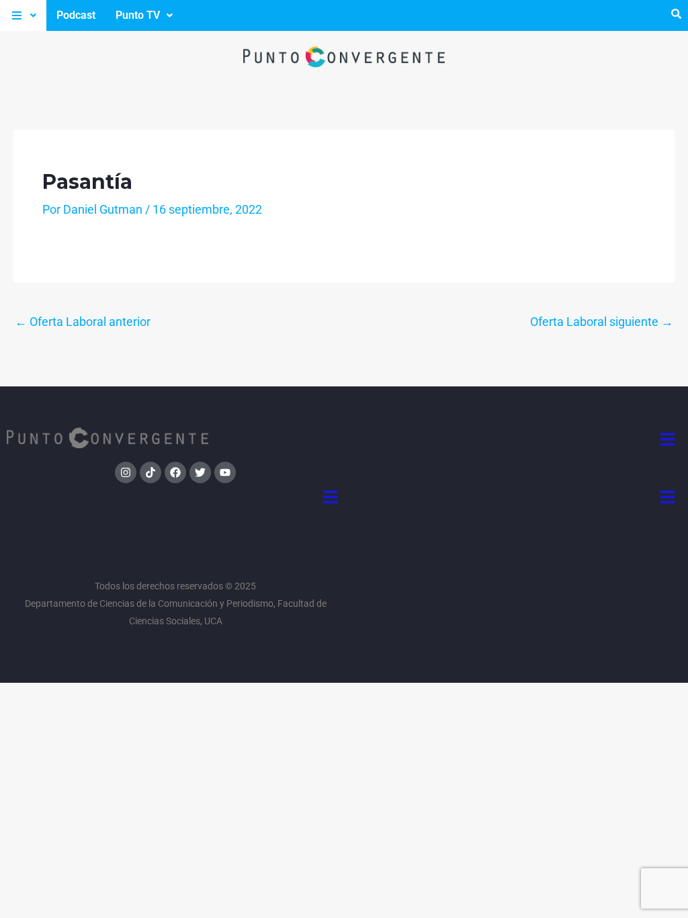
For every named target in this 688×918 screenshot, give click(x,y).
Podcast (75, 15)
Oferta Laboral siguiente (601, 322)
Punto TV (138, 15)
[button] (23, 15)
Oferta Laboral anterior (82, 322)
